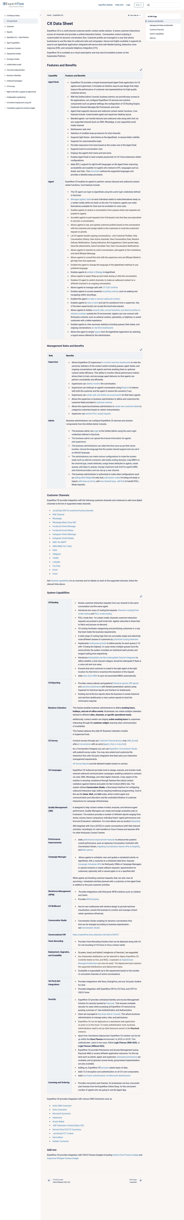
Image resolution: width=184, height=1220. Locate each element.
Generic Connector (60, 1141)
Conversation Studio (91, 928)
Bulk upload (87, 850)
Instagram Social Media (63, 538)
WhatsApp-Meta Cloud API (64, 522)
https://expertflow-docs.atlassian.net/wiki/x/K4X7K (96, 934)
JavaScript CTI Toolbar (63, 1133)
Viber (54, 550)
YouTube (56, 566)
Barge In (125, 387)
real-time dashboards (91, 686)
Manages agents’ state (81, 199)
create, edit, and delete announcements (104, 395)
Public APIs (119, 5)
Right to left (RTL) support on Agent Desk (21, 92)
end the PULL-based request (97, 413)
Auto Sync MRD (90, 676)
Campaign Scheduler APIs (90, 864)
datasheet (135, 821)
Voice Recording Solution (16, 70)
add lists (120, 481)
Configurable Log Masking (16, 97)
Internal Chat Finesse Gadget (125, 1155)
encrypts (105, 1067)
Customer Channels (157, 30)
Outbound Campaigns (14, 81)
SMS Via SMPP (59, 542)
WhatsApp (57, 518)
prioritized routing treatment (125, 639)
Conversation (85, 744)
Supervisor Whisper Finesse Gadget (63, 1158)
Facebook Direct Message (63, 526)
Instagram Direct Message (64, 534)
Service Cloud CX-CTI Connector (66, 1129)
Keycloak (110, 1003)
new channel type (107, 481)
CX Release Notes (13, 16)
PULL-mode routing (103, 614)
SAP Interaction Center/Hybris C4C (68, 1125)
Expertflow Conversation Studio (123, 749)
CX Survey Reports (81, 763)
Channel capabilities (60, 581)
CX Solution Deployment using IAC (19, 103)
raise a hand (92, 303)
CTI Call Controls (110, 287)
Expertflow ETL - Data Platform (18, 37)
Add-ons (153, 38)
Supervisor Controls (14, 48)
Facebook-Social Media (62, 530)
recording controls (110, 291)
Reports (9, 32)
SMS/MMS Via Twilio (62, 546)
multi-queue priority (97, 643)
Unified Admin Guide (14, 65)
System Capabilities (157, 34)
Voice (54, 574)
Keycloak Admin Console (108, 1014)
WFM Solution (92, 899)
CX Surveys (11, 86)
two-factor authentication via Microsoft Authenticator (106, 1075)
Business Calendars (14, 75)
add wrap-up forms (86, 481)
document (94, 171)
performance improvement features (99, 839)
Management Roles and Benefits (161, 25)
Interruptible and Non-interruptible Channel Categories (112, 657)
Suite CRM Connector (61, 1106)
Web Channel (58, 514)
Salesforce (57, 1117)
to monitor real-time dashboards (115, 362)
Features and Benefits (155, 21)
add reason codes (112, 477)
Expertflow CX (58, 15)
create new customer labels (127, 406)
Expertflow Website (106, 5)
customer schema (104, 402)
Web (129, 740)
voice (119, 740)
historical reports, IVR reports (125, 683)
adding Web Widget (83, 477)
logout (98, 332)
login (95, 431)
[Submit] (148, 5)
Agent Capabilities (13, 43)
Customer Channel (107, 740)
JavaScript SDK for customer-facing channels (72, 510)
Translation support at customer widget (21, 108)
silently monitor (93, 384)
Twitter (55, 558)
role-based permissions (127, 1057)
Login (128, 5)
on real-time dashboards (102, 328)
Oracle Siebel (58, 1121)
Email (55, 570)
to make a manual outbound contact (103, 299)
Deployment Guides (14, 54)
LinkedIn (56, 562)
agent (106, 744)
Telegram (56, 554)
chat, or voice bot (117, 744)
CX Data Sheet (12, 21)
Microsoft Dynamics (61, 1113)
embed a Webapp (95, 272)
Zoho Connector (59, 1109)
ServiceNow (57, 1137)
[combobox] (163, 5)
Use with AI (134, 15)
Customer (10, 26)
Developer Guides (13, 59)
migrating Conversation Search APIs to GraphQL (118, 846)
